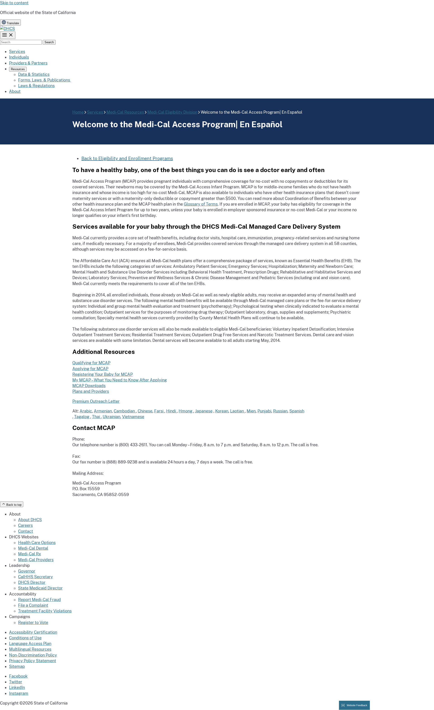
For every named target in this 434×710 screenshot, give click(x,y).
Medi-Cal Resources (125, 112)
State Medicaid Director (40, 588)
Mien (251, 411)
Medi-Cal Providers (36, 559)
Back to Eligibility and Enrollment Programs (127, 158)
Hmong (186, 411)
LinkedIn (17, 687)
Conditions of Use (25, 638)
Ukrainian (111, 416)
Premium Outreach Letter (96, 401)
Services (17, 51)
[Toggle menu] (7, 35)
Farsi (159, 411)
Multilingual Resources (30, 649)
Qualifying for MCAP (91, 362)
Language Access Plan (30, 643)
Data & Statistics (34, 74)
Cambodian (125, 411)
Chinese (145, 411)
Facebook (18, 676)
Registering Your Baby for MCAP (102, 374)
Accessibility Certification (33, 632)
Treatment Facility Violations (45, 611)
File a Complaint (33, 605)
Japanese (203, 411)
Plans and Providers (90, 391)
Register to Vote (33, 622)
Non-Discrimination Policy (33, 655)
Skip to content (14, 2)
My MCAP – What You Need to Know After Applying (119, 380)
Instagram (18, 693)
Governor (26, 571)
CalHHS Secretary (35, 576)
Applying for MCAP (90, 368)
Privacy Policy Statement (32, 660)
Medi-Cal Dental (33, 548)
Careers (25, 525)
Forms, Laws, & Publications (44, 80)
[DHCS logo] (7, 28)
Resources (18, 69)
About (15, 91)
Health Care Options (37, 542)
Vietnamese (133, 416)
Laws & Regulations (36, 85)
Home (78, 112)
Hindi (171, 411)
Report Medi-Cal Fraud (39, 599)
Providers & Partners (28, 63)
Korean (221, 411)
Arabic (86, 411)
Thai (96, 416)
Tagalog (82, 416)
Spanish (296, 411)
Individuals (19, 57)
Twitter (15, 681)
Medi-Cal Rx (29, 554)
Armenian (103, 411)
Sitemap (17, 666)
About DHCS (30, 519)
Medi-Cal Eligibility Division (172, 112)
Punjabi (264, 411)
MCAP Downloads (89, 385)
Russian (280, 411)
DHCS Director (31, 582)
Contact (25, 531)
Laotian (237, 411)
